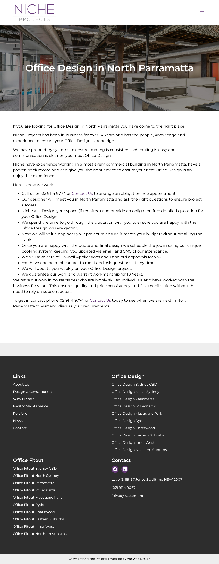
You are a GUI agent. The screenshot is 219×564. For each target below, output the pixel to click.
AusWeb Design (138, 558)
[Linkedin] (124, 469)
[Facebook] (115, 469)
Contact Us (82, 193)
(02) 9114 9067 (123, 488)
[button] (202, 12)
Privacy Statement (128, 496)
